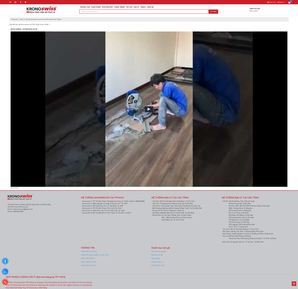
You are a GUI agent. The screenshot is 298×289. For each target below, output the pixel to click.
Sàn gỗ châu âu (157, 262)
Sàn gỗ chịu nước (157, 265)
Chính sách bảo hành (89, 262)
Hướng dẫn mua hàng (89, 251)
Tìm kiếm (213, 11)
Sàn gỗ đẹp (155, 258)
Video (21, 19)
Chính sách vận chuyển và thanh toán (95, 255)
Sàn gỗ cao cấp (157, 255)
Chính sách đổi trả (87, 258)
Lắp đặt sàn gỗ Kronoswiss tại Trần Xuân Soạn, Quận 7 (43, 19)
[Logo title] (42, 9)
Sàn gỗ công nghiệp (158, 251)
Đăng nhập (272, 2)
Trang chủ (14, 19)
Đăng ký (281, 2)
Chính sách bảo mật (88, 265)
